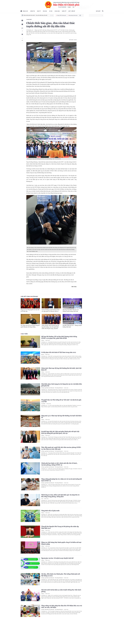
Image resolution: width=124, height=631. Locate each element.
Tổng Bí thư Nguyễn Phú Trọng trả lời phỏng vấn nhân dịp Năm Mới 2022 (60, 527)
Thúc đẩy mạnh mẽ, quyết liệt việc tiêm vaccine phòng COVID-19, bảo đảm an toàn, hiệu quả (61, 448)
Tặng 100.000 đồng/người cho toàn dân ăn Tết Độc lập (30, 310)
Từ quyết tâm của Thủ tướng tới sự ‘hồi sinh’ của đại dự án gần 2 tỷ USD (61, 400)
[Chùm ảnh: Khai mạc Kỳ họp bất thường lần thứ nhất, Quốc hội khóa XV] (30, 373)
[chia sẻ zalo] (22, 24)
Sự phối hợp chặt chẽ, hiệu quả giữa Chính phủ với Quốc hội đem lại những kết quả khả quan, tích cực (60, 432)
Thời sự (42, 340)
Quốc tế (64, 11)
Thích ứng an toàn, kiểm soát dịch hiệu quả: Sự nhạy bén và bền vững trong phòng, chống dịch (60, 495)
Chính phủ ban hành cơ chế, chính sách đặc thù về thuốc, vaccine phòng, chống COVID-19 (59, 464)
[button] (51, 15)
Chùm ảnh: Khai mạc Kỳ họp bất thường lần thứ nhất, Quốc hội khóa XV (61, 369)
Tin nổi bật (29, 19)
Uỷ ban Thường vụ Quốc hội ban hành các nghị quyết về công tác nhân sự (50, 310)
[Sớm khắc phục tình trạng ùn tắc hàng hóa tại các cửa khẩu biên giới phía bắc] (30, 389)
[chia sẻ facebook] (22, 20)
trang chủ (25, 11)
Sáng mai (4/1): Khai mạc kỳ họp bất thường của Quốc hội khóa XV (61, 416)
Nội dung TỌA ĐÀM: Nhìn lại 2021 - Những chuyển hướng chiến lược (71, 310)
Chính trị (32, 11)
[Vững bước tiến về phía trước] (30, 516)
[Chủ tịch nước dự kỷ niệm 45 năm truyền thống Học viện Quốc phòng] (30, 595)
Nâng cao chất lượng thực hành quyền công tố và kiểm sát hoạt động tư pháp (61, 543)
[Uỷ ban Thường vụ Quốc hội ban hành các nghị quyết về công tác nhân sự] (51, 303)
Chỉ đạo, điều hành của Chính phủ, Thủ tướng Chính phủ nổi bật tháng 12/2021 (60, 575)
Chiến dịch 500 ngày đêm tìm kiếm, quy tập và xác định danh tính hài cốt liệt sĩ (36, 15)
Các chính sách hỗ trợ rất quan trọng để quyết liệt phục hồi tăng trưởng (30, 326)
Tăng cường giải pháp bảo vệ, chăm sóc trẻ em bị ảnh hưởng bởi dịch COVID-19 (61, 480)
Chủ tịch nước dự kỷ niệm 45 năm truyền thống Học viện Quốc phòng (61, 590)
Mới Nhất (98, 11)
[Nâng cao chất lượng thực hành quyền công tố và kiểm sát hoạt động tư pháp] (30, 547)
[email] (80, 15)
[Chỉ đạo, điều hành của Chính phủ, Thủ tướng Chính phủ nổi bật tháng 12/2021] (30, 579)
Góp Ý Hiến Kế (71, 11)
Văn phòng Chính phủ (73, 15)
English (69, 7)
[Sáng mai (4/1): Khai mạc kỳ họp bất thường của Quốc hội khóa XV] (30, 421)
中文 (73, 7)
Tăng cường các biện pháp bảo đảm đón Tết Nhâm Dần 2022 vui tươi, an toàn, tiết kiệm (61, 606)
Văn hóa (45, 11)
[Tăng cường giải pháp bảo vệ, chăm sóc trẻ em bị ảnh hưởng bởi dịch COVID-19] (30, 484)
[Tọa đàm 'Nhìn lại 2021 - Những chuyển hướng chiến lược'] (72, 319)
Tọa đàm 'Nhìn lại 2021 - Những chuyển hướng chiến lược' (72, 326)
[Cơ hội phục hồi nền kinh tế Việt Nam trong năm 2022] (30, 357)
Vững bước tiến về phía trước (50, 510)
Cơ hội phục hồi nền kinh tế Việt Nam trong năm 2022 (58, 352)
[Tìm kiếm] (102, 11)
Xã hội (50, 11)
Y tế (42, 498)
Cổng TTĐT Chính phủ (61, 15)
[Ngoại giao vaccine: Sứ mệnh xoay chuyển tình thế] (30, 563)
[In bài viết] (22, 34)
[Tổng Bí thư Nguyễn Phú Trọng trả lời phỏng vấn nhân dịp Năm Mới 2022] (30, 532)
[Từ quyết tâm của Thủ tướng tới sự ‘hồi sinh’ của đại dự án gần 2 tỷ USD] (30, 405)
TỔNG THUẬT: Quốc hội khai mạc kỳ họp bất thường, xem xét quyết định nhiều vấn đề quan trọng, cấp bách (50, 327)
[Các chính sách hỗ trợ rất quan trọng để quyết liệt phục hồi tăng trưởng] (30, 319)
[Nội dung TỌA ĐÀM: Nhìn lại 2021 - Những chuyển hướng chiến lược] (72, 303)
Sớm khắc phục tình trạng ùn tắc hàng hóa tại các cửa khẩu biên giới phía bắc (61, 385)
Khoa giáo (57, 11)
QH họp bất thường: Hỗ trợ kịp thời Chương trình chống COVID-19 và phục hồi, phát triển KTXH (59, 337)
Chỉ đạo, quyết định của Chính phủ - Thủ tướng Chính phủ (52, 387)
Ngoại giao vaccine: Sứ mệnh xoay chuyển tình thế (57, 558)
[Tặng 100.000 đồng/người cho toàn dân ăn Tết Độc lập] (30, 303)
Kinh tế (38, 11)
